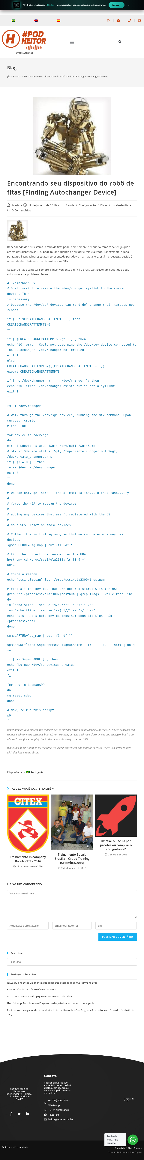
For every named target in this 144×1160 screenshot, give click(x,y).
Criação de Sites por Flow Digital (125, 1152)
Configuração (87, 205)
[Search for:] (72, 961)
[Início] (8, 76)
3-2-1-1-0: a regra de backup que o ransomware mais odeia (39, 996)
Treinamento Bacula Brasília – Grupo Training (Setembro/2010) (72, 858)
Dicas (103, 205)
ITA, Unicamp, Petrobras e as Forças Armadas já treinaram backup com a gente (50, 1003)
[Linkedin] (27, 1114)
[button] (72, 42)
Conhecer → (117, 5)
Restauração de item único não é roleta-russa (32, 989)
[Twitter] (19, 1114)
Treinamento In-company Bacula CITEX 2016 (28, 859)
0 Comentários (21, 210)
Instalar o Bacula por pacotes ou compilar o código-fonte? (116, 845)
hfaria (16, 205)
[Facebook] (11, 1114)
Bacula (70, 205)
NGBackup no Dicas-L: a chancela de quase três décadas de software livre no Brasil (52, 982)
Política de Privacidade (15, 1147)
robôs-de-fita (120, 205)
